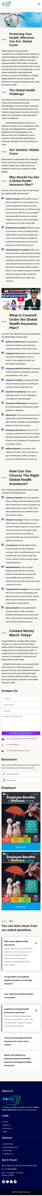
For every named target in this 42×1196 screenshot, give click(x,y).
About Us (7, 1125)
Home (6, 1122)
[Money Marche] (21, 4)
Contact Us (8, 1128)
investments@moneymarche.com (18, 751)
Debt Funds (8, 1150)
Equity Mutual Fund (10, 1147)
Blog (5, 1132)
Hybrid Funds (8, 1154)
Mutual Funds (8, 1144)
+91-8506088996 (12, 745)
